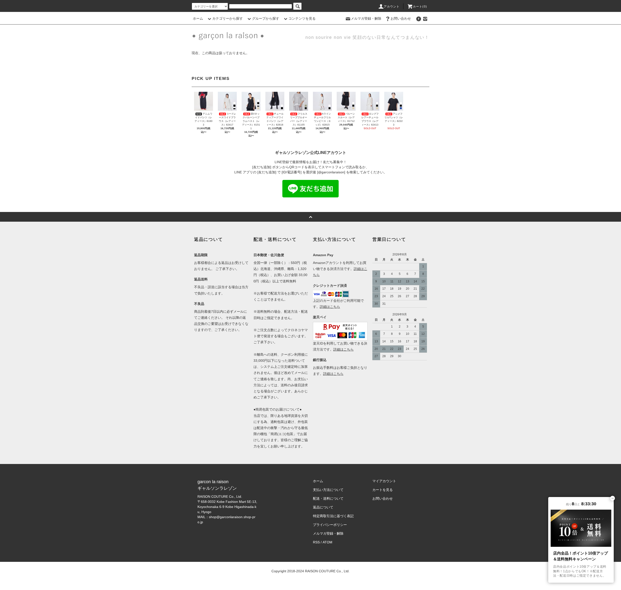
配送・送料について (328, 498)
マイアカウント (384, 481)
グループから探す (265, 18)
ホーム (198, 18)
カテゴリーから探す (227, 18)
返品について (323, 507)
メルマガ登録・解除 (366, 18)
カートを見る (382, 490)
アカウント (392, 6)
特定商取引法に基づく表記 (333, 516)
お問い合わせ (401, 18)
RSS (316, 542)
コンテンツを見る (302, 18)
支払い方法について (328, 490)
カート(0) (420, 6)
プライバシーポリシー (330, 525)
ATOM (327, 542)
